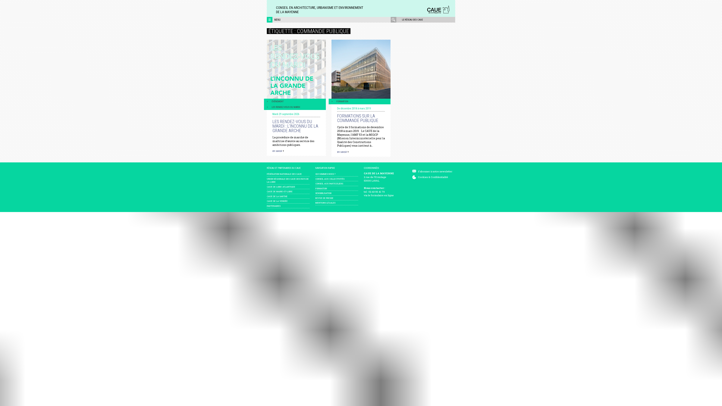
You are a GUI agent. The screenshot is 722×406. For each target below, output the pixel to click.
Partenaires (274, 206)
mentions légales (325, 202)
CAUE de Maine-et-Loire (280, 191)
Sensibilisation (323, 193)
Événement (278, 101)
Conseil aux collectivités (329, 178)
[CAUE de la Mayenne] (438, 13)
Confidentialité (439, 177)
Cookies (423, 177)
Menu (277, 19)
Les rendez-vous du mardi (286, 107)
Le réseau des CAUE (412, 19)
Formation (342, 101)
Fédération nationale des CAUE (284, 174)
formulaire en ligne (382, 195)
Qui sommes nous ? (325, 174)
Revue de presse (324, 198)
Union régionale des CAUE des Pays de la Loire (288, 180)
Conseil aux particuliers (329, 183)
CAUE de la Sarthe (277, 196)
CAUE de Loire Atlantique (281, 186)
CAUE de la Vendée (277, 201)
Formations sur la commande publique (357, 118)
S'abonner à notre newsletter (435, 171)
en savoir (278, 150)
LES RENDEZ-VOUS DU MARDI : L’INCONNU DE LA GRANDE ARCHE (295, 126)
